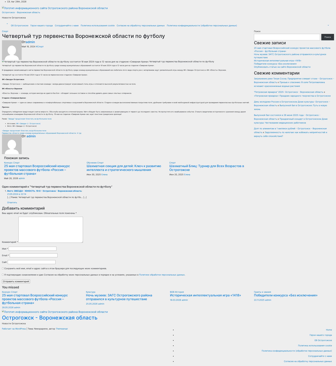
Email (5, 255)
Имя (5, 248)
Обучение (92, 162)
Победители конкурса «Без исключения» (275, 63)
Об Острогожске (19, 25)
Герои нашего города (41, 25)
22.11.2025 (259, 300)
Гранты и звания (262, 292)
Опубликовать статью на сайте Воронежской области (282, 67)
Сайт (4, 262)
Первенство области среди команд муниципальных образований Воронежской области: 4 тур (41, 133)
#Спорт (40, 46)
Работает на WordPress (14, 328)
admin (30, 42)
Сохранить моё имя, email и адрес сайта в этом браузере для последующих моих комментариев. (55, 268)
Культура (90, 292)
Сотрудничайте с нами (67, 25)
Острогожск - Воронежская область (21, 12)
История (179, 292)
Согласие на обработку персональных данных (141, 25)
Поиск (257, 31)
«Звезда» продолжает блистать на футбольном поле (24, 131)
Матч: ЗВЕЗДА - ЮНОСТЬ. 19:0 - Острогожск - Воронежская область (44, 191)
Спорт (5, 31)
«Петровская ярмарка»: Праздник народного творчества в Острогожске (292, 95)
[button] (7, 24)
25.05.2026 (92, 303)
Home (329, 329)
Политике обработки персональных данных (162, 274)
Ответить (12, 202)
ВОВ (172, 292)
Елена (104, 174)
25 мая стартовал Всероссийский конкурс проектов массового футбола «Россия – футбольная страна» (37, 170)
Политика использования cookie (98, 25)
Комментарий (10, 242)
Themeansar (62, 328)
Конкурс (8, 162)
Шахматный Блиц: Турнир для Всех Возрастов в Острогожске (206, 168)
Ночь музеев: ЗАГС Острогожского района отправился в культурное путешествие (119, 297)
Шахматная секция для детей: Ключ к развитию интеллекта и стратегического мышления (124, 168)
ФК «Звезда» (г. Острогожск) (28, 124)
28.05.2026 (8, 307)
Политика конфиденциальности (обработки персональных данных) (202, 25)
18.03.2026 (176, 300)
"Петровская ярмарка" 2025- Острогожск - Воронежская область (288, 92)
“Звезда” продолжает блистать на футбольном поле (29, 119)
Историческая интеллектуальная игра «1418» (277, 60)
